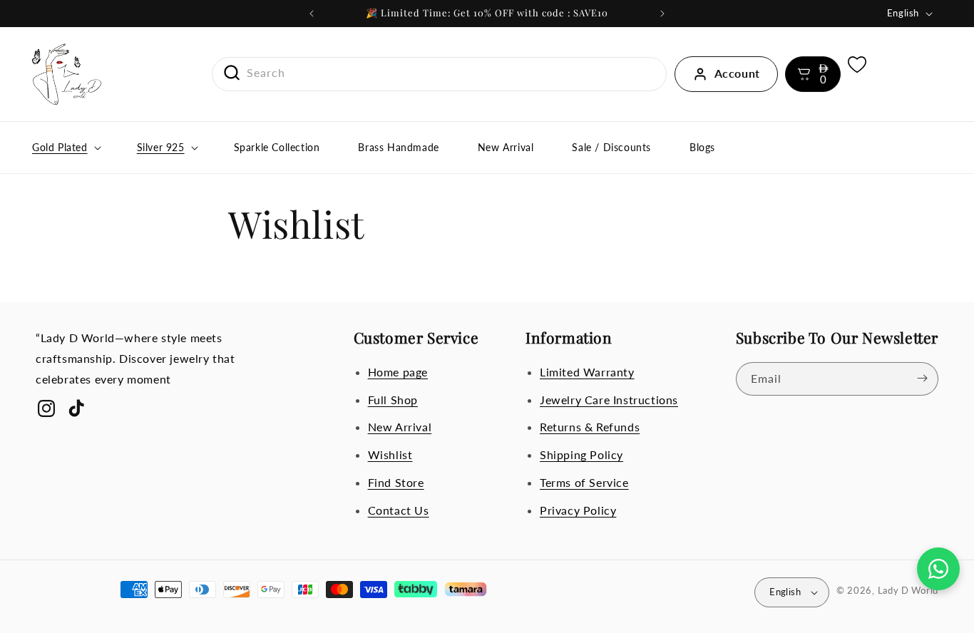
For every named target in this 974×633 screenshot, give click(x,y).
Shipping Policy (581, 454)
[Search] (226, 72)
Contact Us (398, 509)
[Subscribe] (922, 378)
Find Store (396, 481)
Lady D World (908, 590)
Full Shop (393, 399)
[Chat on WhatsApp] (938, 568)
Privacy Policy (578, 509)
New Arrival (400, 426)
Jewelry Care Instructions (609, 399)
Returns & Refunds (590, 426)
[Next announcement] (662, 13)
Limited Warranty (587, 371)
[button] (813, 74)
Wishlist (390, 454)
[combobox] (439, 73)
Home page (398, 371)
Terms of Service (584, 481)
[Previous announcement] (311, 13)
